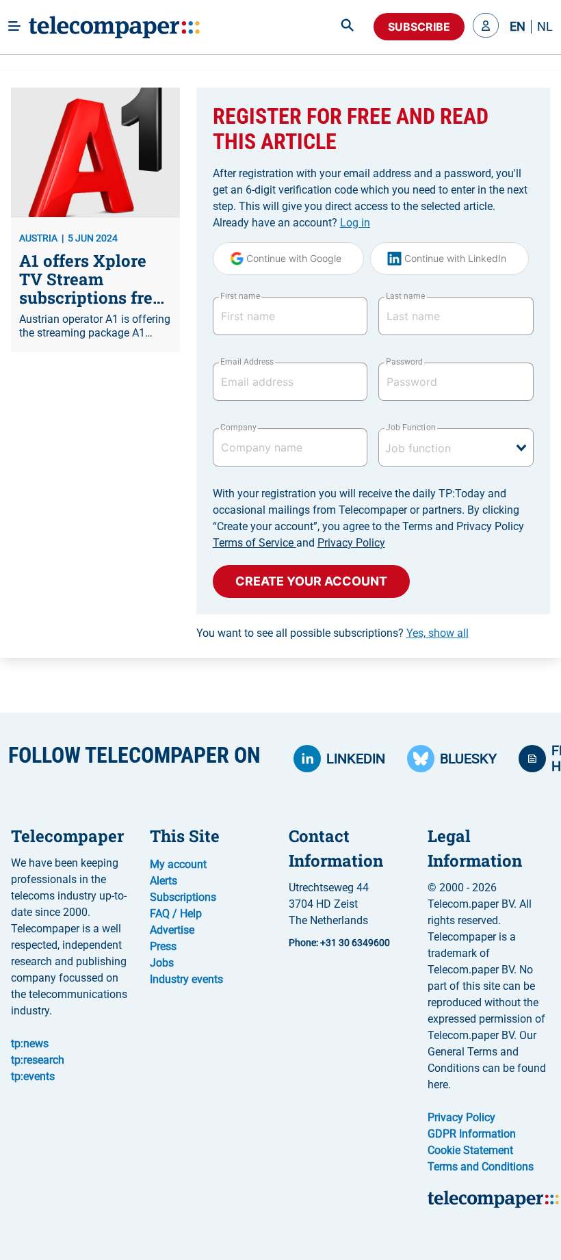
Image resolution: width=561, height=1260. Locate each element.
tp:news (30, 1043)
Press (163, 946)
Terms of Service (254, 542)
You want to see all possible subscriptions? (332, 633)
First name (240, 296)
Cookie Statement (470, 1150)
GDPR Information (472, 1133)
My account (178, 864)
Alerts (163, 880)
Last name (405, 296)
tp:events (33, 1076)
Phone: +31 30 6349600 (339, 942)
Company (238, 427)
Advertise (172, 929)
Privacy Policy (351, 542)
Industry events (186, 979)
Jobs (162, 962)
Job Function (410, 427)
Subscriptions (183, 897)
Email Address (247, 362)
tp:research (37, 1059)
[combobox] (456, 447)
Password (404, 362)
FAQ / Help (176, 913)
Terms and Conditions (481, 1166)
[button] (486, 27)
